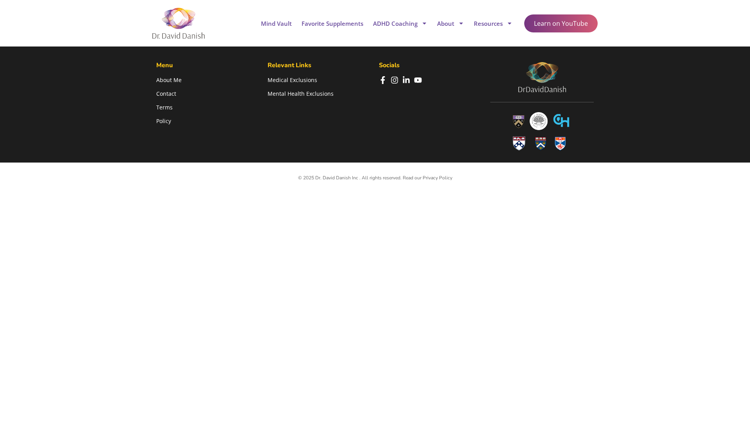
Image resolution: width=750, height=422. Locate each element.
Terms (164, 107)
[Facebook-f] (383, 80)
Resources (488, 23)
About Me (169, 80)
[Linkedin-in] (406, 80)
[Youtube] (418, 80)
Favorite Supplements (332, 23)
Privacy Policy (437, 178)
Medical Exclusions (292, 80)
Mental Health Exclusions (301, 93)
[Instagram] (394, 80)
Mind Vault (276, 23)
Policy (163, 121)
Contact (166, 93)
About (445, 23)
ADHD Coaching (395, 23)
